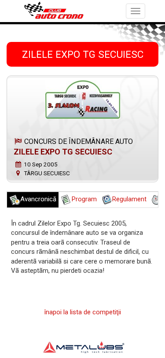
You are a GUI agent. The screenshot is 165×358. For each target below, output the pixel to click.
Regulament (129, 199)
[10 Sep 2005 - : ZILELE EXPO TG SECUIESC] (82, 99)
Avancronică (38, 199)
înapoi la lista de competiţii (82, 312)
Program (84, 199)
